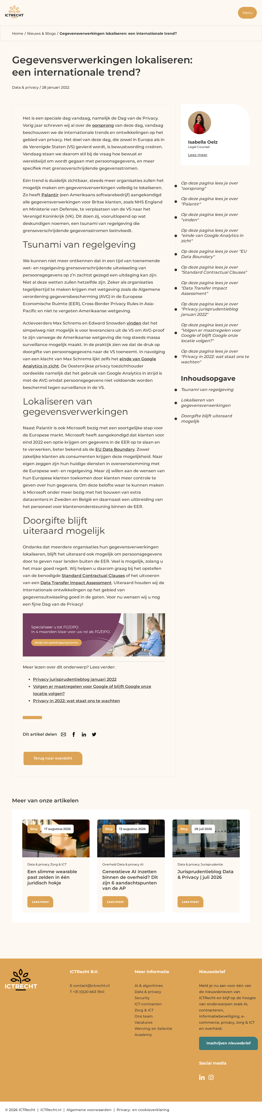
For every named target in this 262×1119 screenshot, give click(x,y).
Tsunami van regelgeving (207, 389)
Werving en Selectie (153, 1028)
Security (142, 998)
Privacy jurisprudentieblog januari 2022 (74, 679)
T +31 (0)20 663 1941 (87, 991)
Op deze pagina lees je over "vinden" (209, 217)
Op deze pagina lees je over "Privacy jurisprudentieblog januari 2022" (209, 309)
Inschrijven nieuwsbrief (228, 1043)
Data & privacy (25, 87)
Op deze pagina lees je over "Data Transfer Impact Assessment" (209, 288)
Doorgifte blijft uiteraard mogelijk (206, 418)
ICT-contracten (148, 1004)
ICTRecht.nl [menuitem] (50, 1110)
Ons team (144, 1016)
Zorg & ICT (144, 1010)
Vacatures (143, 1022)
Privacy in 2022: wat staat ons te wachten (76, 700)
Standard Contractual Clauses (93, 575)
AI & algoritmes (149, 985)
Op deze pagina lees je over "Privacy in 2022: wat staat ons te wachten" (215, 356)
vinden (134, 323)
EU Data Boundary (115, 449)
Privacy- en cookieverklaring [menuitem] (143, 1110)
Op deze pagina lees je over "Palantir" (209, 201)
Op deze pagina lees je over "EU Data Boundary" (214, 254)
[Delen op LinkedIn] (84, 734)
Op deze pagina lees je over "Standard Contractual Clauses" (214, 270)
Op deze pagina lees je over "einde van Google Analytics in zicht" (212, 236)
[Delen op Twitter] (94, 734)
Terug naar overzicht (53, 758)
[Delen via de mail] (63, 734)
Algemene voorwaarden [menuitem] (89, 1110)
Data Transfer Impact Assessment (76, 582)
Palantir (50, 194)
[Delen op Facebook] (74, 734)
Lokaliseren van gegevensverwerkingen (206, 403)
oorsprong (103, 125)
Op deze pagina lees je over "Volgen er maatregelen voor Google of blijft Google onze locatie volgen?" (211, 332)
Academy (143, 1034)
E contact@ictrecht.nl (90, 985)
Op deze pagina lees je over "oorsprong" (209, 186)
